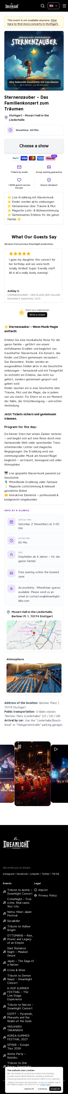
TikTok (55, 873)
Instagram (9, 873)
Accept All (55, 1089)
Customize (42, 1089)
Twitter (46, 873)
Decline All (29, 1089)
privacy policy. (45, 1084)
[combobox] (53, 6)
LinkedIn (34, 873)
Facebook (22, 873)
